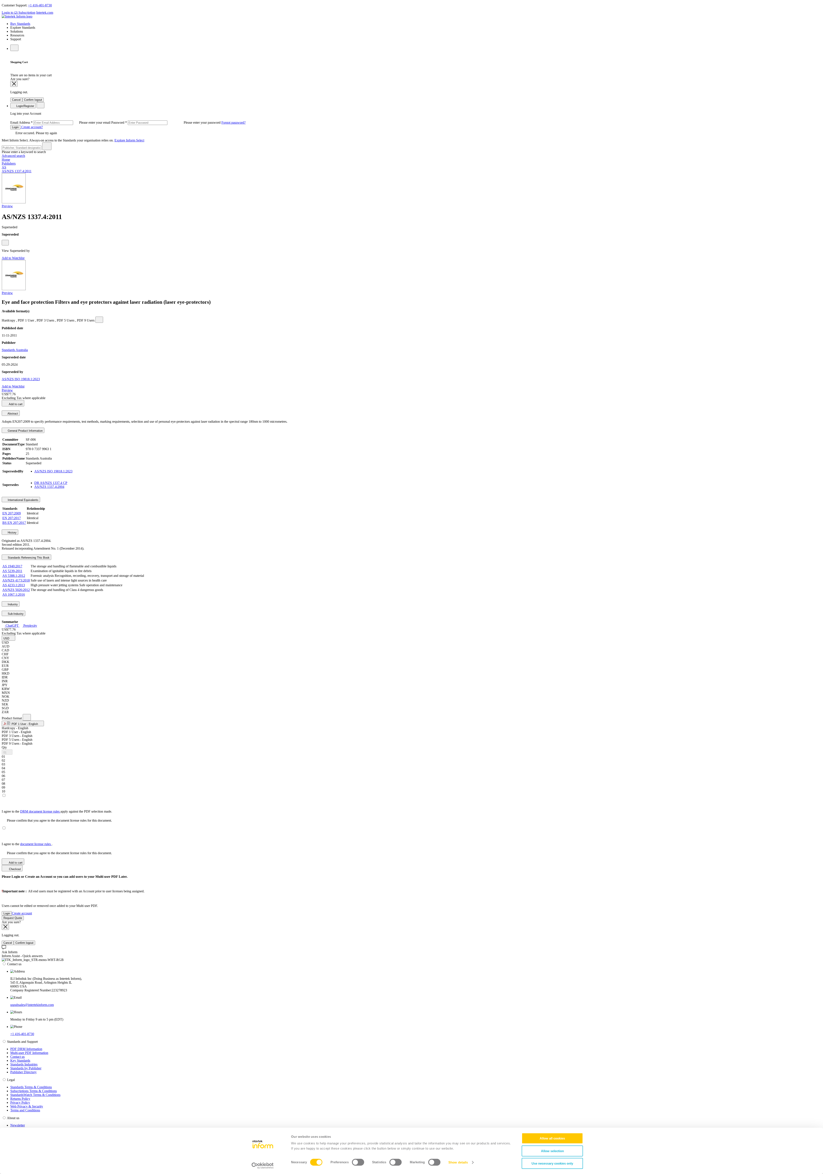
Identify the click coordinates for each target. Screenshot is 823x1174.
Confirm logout (33, 99)
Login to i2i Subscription (18, 12)
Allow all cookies (552, 1138)
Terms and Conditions (25, 1110)
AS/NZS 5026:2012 (16, 590)
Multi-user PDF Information (29, 1053)
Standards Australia (15, 350)
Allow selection (552, 1151)
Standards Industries (24, 1064)
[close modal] (14, 84)
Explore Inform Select (129, 140)
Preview (7, 206)
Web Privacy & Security (26, 1106)
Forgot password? (233, 122)
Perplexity (30, 625)
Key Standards (20, 1060)
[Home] (17, 16)
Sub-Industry (15, 613)
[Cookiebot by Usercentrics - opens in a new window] (262, 1165)
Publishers (9, 163)
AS (4, 167)
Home (6, 159)
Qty (4, 747)
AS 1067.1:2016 (13, 594)
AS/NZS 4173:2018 (16, 580)
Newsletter (17, 1125)
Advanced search (13, 156)
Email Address (60, 122)
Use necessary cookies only (552, 1163)
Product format (12, 718)
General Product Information (25, 430)
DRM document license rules (40, 811)
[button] (8, 638)
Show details (458, 1162)
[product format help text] (27, 717)
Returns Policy (20, 1098)
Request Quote (12, 918)
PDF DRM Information (26, 1049)
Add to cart (15, 404)
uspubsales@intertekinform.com (32, 1005)
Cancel (16, 99)
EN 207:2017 (11, 518)
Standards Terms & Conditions (31, 1087)
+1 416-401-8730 (40, 5)
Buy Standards (20, 24)
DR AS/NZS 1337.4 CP (50, 483)
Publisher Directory (23, 1072)
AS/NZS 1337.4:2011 (17, 171)
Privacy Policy (20, 1102)
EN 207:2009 (11, 513)
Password (166, 122)
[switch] (358, 1162)
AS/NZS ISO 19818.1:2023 (21, 379)
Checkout (14, 869)
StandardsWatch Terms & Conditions (35, 1095)
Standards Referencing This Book (28, 557)
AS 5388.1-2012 (13, 575)
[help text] (5, 242)
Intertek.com (44, 12)
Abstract (12, 413)
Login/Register (24, 106)
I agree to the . (27, 844)
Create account (22, 913)
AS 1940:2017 (12, 566)
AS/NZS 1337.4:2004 (49, 487)
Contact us (17, 1056)
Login (15, 127)
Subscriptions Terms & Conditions (33, 1091)
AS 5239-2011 (12, 571)
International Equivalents (22, 500)
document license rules (36, 844)
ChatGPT (12, 625)
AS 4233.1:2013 (13, 585)
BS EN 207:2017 (14, 523)
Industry (12, 604)
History (12, 532)
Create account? (31, 127)
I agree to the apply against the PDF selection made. (57, 811)
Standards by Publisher (25, 1068)
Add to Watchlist (13, 258)
